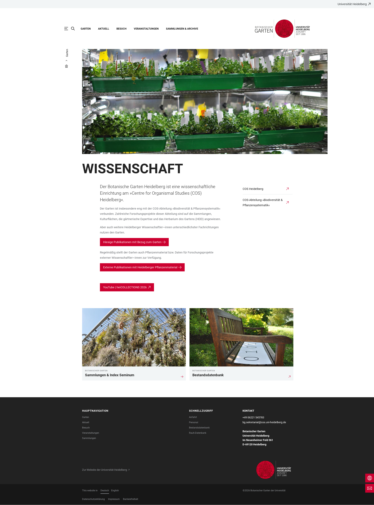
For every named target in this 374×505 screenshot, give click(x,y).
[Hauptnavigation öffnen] (67, 28)
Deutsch (105, 490)
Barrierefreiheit (130, 499)
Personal (193, 422)
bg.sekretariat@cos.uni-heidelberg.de (264, 422)
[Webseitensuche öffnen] (74, 28)
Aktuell (103, 28)
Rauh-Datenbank (197, 433)
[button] (107, 411)
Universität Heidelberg (352, 4)
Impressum (114, 499)
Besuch (121, 28)
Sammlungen (89, 438)
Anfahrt (193, 417)
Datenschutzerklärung (93, 499)
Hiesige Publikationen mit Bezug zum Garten (132, 242)
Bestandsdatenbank (199, 427)
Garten (86, 28)
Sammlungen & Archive (182, 28)
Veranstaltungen (146, 28)
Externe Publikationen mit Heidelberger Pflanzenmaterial (140, 267)
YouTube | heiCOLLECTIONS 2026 (125, 287)
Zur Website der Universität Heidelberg (104, 469)
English (115, 490)
